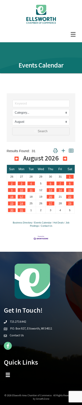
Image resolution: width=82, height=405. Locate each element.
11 (31, 190)
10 (21, 190)
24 (21, 203)
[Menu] (73, 34)
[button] (55, 151)
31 (21, 210)
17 (21, 196)
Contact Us (46, 226)
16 (11, 196)
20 (50, 196)
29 (69, 203)
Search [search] (42, 131)
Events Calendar (42, 222)
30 (11, 210)
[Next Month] (65, 159)
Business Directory (22, 222)
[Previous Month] (16, 159)
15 (69, 190)
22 (69, 196)
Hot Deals (58, 222)
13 (50, 190)
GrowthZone (42, 399)
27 (50, 203)
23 (11, 203)
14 (60, 190)
